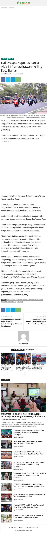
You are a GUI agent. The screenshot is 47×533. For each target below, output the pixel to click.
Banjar (10, 59)
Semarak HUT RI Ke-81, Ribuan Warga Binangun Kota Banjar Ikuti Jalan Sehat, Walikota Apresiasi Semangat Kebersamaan (23, 367)
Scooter (19, 301)
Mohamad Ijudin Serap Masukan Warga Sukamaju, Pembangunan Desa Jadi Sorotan (23, 415)
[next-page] (25, 373)
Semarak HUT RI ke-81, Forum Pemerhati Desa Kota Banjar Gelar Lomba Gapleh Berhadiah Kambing (7, 367)
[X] (8, 79)
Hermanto (8, 74)
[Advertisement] (23, 33)
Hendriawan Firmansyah (8, 419)
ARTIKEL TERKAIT (18, 350)
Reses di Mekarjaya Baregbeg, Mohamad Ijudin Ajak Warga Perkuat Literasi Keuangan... (29, 432)
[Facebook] (3, 79)
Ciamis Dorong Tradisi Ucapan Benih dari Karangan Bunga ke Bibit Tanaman (29, 516)
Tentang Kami (13, 527)
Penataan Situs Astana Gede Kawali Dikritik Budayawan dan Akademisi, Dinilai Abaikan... (30, 475)
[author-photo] (23, 336)
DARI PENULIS (30, 350)
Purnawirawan (11, 301)
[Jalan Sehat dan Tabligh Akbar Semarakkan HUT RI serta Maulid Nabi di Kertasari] (6, 498)
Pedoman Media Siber (32, 527)
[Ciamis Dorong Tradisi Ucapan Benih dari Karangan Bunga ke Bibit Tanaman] (6, 518)
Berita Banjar (25, 299)
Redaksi (21, 527)
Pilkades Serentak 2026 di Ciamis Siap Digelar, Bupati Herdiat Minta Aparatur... (29, 453)
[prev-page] (22, 373)
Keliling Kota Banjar (36, 299)
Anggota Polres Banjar (13, 299)
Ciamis (4, 59)
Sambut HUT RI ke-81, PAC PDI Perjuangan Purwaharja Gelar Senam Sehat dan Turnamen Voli (38, 367)
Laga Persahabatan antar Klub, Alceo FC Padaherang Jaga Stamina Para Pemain (11, 322)
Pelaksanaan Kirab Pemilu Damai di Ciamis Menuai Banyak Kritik (36, 321)
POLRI (3, 301)
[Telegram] (13, 79)
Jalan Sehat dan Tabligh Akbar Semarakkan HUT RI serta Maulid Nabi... (29, 496)
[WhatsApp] (18, 79)
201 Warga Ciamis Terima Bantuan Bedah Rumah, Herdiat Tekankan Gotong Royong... (29, 464)
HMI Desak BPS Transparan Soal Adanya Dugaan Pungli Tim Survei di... (28, 442)
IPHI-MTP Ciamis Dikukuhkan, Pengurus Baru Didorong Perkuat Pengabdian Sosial (29, 485)
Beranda (4, 8)
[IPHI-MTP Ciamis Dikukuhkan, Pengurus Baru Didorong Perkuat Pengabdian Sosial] (6, 487)
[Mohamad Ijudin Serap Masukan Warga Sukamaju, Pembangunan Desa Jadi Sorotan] (23, 397)
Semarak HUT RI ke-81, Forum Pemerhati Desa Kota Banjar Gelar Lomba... (29, 506)
